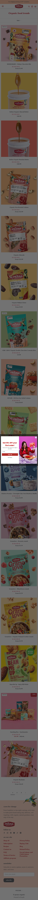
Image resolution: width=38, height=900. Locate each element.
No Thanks (10, 457)
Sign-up (10, 454)
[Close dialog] (36, 437)
